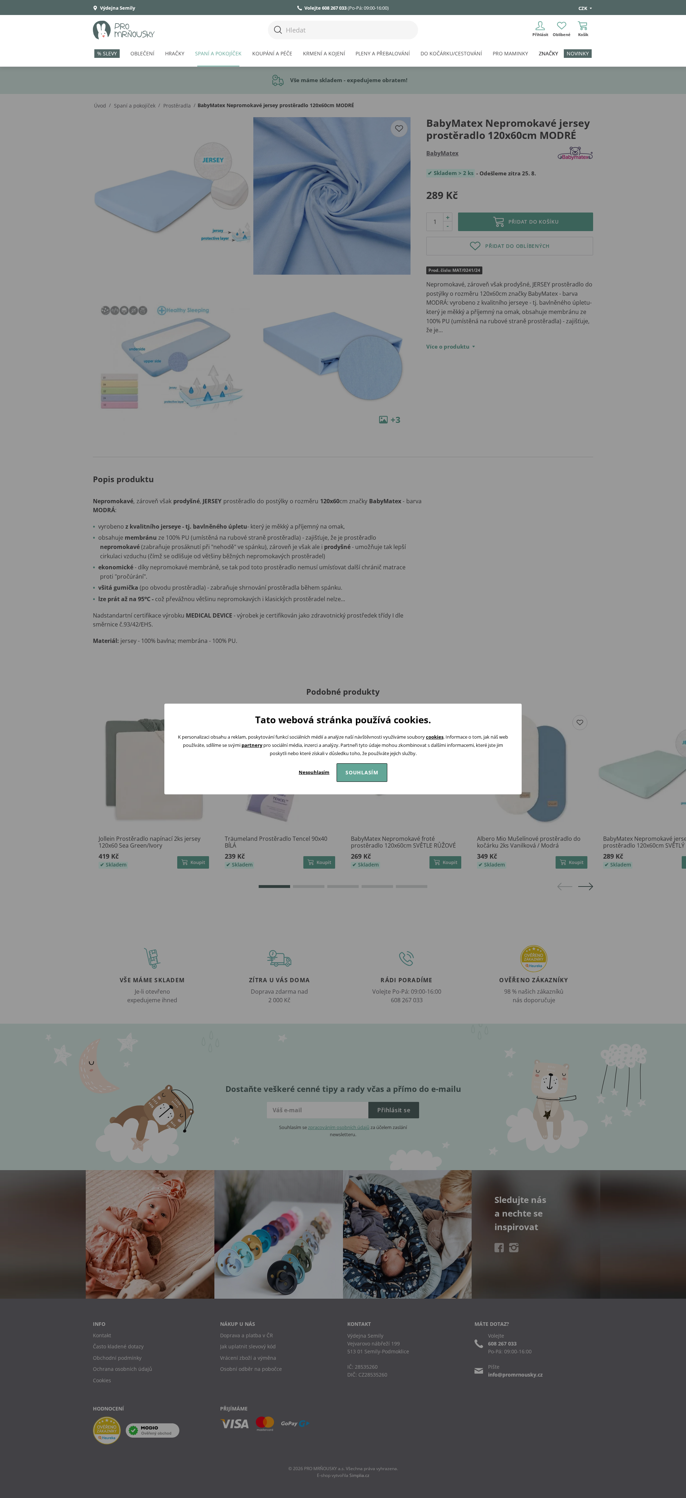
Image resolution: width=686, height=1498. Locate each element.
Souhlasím (362, 772)
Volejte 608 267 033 (325, 8)
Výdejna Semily (117, 8)
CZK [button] (583, 8)
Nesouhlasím (314, 772)
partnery (252, 745)
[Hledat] (278, 29)
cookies (434, 737)
